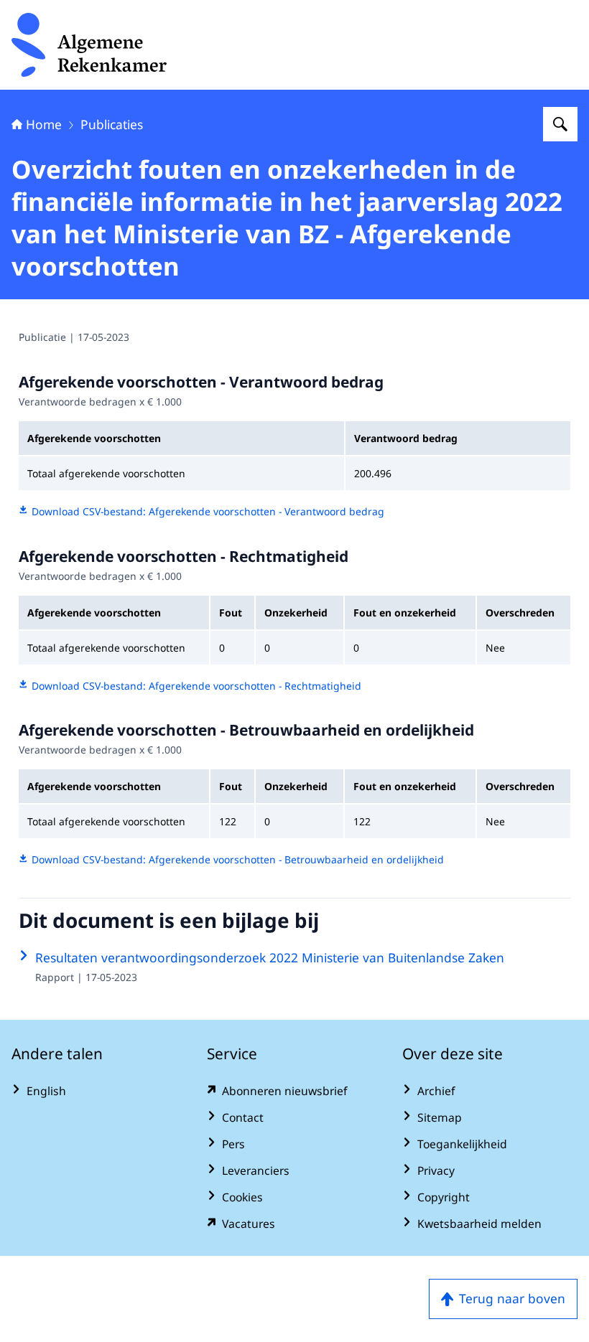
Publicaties (111, 124)
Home (44, 124)
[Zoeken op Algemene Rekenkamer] (560, 124)
